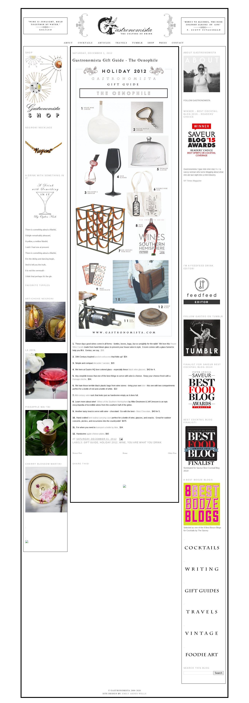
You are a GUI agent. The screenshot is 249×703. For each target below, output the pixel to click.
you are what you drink (144, 442)
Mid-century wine (82, 395)
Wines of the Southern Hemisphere (112, 402)
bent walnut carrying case (99, 418)
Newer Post (77, 453)
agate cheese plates (95, 434)
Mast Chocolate (143, 411)
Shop (151, 42)
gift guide (91, 442)
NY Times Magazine (192, 181)
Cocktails (86, 42)
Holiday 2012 (109, 442)
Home (125, 453)
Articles (104, 42)
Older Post (172, 453)
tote (144, 385)
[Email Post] (120, 439)
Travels (121, 42)
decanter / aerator (101, 363)
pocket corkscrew (103, 357)
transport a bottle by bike (107, 427)
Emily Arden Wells (134, 693)
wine (122, 442)
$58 (102, 350)
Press (163, 42)
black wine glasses (137, 369)
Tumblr (137, 42)
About (69, 42)
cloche (79, 379)
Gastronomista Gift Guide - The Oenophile (115, 60)
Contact (178, 42)
